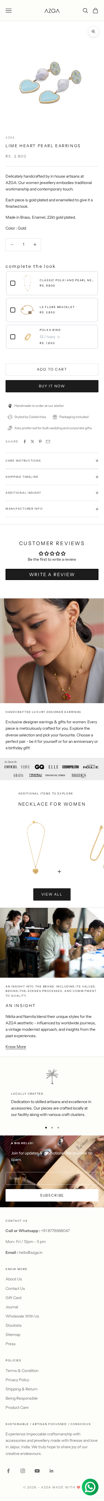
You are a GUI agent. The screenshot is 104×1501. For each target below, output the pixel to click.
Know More (16, 1046)
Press (11, 1343)
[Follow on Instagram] (23, 1471)
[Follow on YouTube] (37, 1471)
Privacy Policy (17, 1379)
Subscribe (52, 1195)
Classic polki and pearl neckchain (67, 280)
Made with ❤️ (66, 1487)
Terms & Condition (22, 1370)
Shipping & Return (21, 1389)
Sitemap (13, 1334)
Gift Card (13, 1297)
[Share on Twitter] (32, 441)
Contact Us (15, 1288)
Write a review (52, 574)
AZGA (10, 137)
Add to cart (52, 369)
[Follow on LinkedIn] (51, 1471)
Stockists (14, 1325)
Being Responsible (22, 1398)
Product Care (17, 1407)
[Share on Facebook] (24, 441)
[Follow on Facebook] (8, 1471)
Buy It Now (52, 386)
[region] (52, 1093)
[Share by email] (48, 441)
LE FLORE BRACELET (57, 307)
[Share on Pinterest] (40, 441)
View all (52, 894)
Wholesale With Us (22, 1316)
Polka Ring (50, 329)
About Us (14, 1279)
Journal (12, 1306)
